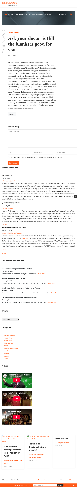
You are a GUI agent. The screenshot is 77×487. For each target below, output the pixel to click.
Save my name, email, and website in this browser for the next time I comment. (37, 157)
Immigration (6, 233)
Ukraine (16, 181)
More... (4, 224)
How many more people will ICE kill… (15, 227)
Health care (8, 340)
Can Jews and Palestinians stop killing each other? (19, 297)
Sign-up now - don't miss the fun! (22, 485)
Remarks (11, 114)
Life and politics (13, 32)
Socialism (7, 351)
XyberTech (72, 480)
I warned (25, 238)
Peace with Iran (7, 175)
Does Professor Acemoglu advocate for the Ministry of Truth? (12, 451)
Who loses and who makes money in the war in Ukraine (21, 288)
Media (6, 346)
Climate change (9, 343)
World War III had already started (13, 278)
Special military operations (11, 203)
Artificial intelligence (11, 348)
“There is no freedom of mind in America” (37, 447)
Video (6, 358)
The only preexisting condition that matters (17, 269)
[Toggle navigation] (72, 3)
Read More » (42, 274)
